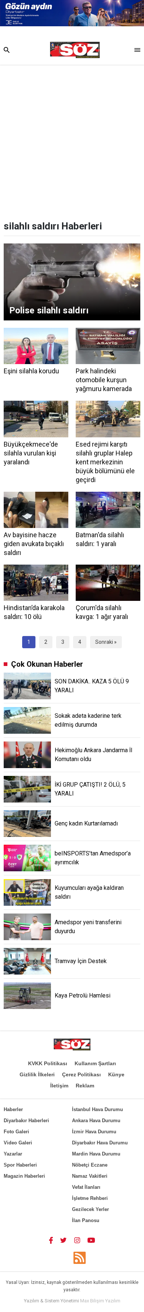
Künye (116, 1074)
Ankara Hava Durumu (96, 1120)
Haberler (13, 1109)
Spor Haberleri (20, 1165)
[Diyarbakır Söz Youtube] (91, 1239)
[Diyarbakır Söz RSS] (79, 1258)
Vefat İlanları (86, 1187)
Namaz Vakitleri (89, 1176)
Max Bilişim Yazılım (100, 1300)
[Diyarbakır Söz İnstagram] (77, 1239)
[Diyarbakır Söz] (75, 50)
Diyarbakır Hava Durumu (100, 1143)
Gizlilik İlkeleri (37, 1074)
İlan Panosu (85, 1220)
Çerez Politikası (81, 1074)
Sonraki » (106, 642)
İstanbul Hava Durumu (97, 1109)
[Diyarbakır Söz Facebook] (51, 1239)
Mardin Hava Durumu (96, 1154)
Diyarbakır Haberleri (26, 1120)
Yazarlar (13, 1154)
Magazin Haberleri (24, 1176)
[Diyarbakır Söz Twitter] (63, 1239)
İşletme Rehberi (90, 1198)
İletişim (59, 1086)
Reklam (85, 1086)
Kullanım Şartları (95, 1063)
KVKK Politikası (47, 1063)
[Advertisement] (72, 140)
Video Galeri (18, 1143)
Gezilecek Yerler (90, 1209)
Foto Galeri (16, 1131)
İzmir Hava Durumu (94, 1131)
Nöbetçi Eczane (89, 1165)
